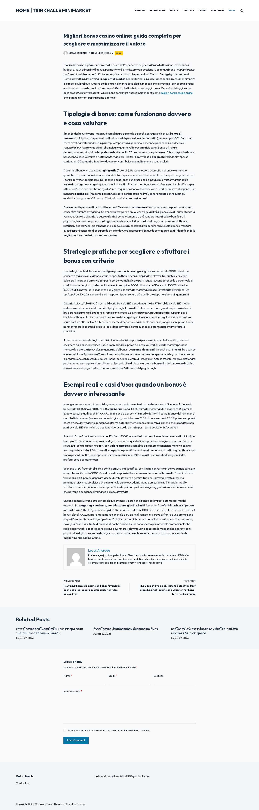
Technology (157, 10)
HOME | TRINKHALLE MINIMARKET (53, 10)
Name (67, 675)
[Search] (242, 10)
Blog (232, 10)
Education (217, 10)
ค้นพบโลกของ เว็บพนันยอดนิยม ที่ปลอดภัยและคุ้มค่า (125, 629)
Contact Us (23, 783)
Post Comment (76, 740)
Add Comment (72, 691)
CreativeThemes (76, 804)
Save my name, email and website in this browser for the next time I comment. (109, 730)
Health (174, 10)
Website (159, 675)
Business (140, 10)
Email (113, 675)
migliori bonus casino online (177, 93)
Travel (202, 10)
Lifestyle (188, 10)
